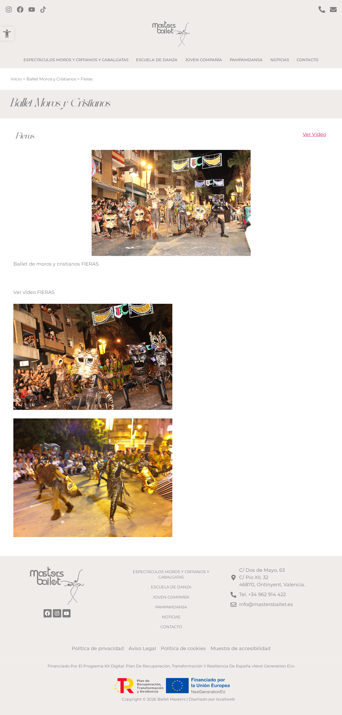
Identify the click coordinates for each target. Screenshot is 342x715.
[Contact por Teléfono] (321, 9)
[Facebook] (20, 9)
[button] (7, 34)
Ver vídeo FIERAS (34, 292)
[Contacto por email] (333, 9)
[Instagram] (8, 9)
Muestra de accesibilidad (240, 648)
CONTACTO (171, 626)
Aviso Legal (142, 648)
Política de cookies (183, 648)
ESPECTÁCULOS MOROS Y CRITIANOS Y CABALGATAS (171, 574)
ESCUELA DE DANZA (171, 587)
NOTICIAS (171, 617)
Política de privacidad (98, 648)
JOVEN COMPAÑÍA (171, 597)
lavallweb (225, 699)
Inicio (16, 78)
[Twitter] (31, 9)
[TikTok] (43, 9)
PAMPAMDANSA (171, 607)
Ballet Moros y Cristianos (51, 78)
